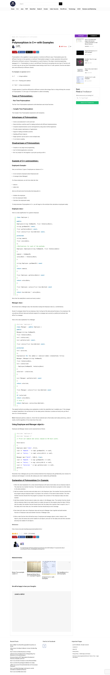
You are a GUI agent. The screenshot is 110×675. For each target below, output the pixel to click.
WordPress (63, 9)
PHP (26, 9)
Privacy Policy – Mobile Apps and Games (81, 653)
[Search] (60, 3)
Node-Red (32, 9)
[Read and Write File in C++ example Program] (34, 562)
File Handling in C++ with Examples (63, 573)
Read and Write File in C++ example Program (33, 575)
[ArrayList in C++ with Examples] (49, 562)
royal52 (18, 46)
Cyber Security (54, 9)
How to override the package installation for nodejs (22, 662)
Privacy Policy (75, 651)
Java (22, 9)
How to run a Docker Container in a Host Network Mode (23, 660)
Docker (46, 9)
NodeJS (39, 9)
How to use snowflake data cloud (18, 671)
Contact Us (75, 647)
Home (12, 9)
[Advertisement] (55, 21)
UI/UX (78, 9)
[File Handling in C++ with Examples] (64, 562)
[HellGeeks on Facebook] (44, 646)
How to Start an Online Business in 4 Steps (20, 651)
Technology (72, 9)
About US (75, 649)
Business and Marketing (89, 9)
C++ (17, 9)
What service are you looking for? (84, 95)
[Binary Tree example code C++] (19, 562)
